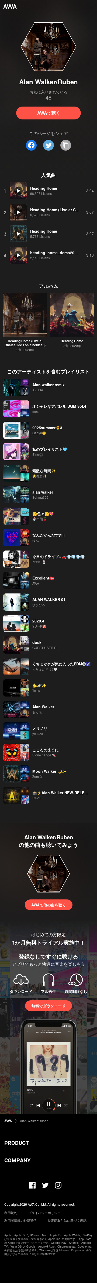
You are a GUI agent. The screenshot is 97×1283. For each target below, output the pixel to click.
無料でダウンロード (48, 1005)
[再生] (18, 191)
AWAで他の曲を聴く (48, 904)
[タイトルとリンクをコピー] (65, 145)
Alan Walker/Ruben (34, 1120)
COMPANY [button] (17, 1160)
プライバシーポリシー (44, 1212)
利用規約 (10, 1212)
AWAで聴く (48, 113)
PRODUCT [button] (16, 1143)
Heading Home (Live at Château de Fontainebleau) (25, 342)
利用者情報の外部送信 (20, 1220)
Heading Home (72, 340)
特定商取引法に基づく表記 (67, 1220)
